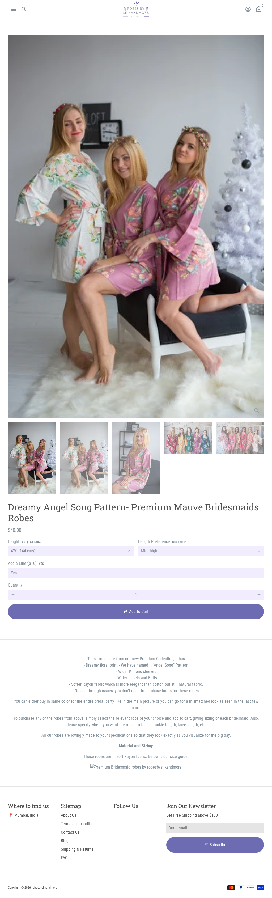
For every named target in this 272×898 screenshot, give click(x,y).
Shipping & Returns (77, 849)
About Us (68, 815)
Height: (24, 541)
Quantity (15, 585)
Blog (65, 840)
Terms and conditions (79, 823)
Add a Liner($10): (26, 563)
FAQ (64, 857)
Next (257, 226)
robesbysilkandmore (44, 887)
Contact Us (70, 832)
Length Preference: (162, 541)
